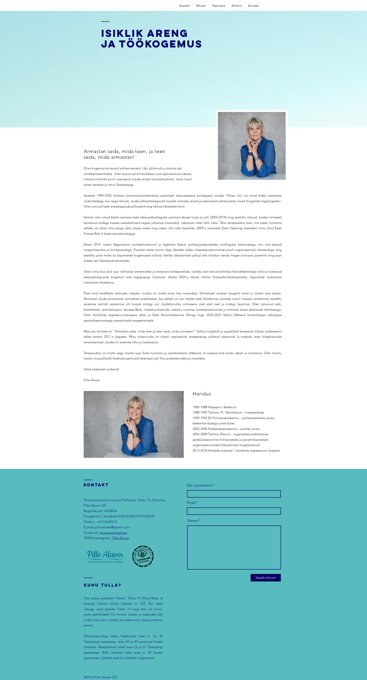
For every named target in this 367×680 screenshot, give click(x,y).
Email (191, 502)
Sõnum (192, 521)
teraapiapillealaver (113, 533)
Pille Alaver (120, 538)
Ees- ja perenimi (199, 485)
